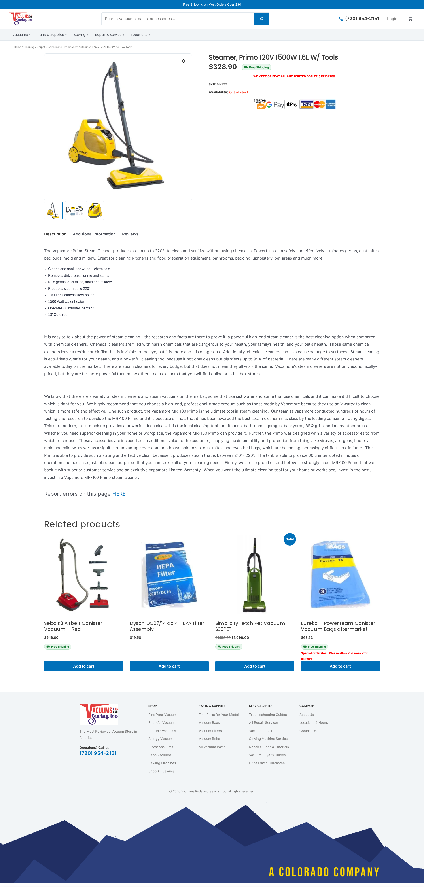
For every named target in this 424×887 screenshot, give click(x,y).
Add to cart (83, 666)
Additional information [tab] (94, 234)
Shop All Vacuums (162, 722)
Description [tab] (55, 234)
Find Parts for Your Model (219, 715)
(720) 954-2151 (98, 753)
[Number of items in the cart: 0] (410, 19)
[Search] (261, 19)
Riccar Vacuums (160, 747)
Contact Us (308, 731)
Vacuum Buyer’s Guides (267, 755)
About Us (306, 715)
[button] (184, 61)
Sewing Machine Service (268, 739)
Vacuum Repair (261, 731)
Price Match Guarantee (267, 763)
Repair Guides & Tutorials (269, 747)
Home (17, 47)
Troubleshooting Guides (268, 715)
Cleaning (28, 47)
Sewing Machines (162, 763)
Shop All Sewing (161, 771)
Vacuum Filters (210, 731)
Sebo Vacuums (160, 755)
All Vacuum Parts (212, 747)
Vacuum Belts (209, 739)
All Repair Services (264, 722)
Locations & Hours (313, 722)
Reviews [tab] (130, 234)
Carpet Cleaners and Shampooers (57, 47)
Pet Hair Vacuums (162, 731)
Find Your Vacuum (162, 715)
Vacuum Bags (209, 722)
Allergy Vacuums (161, 739)
